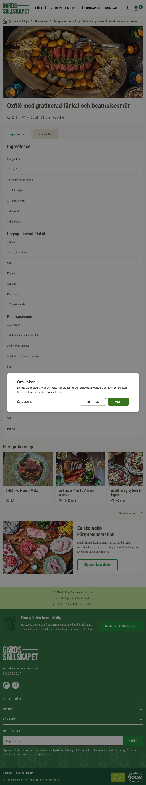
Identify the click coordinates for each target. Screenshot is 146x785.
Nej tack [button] (93, 401)
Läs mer (60, 392)
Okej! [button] (118, 401)
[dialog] (73, 392)
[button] (25, 401)
